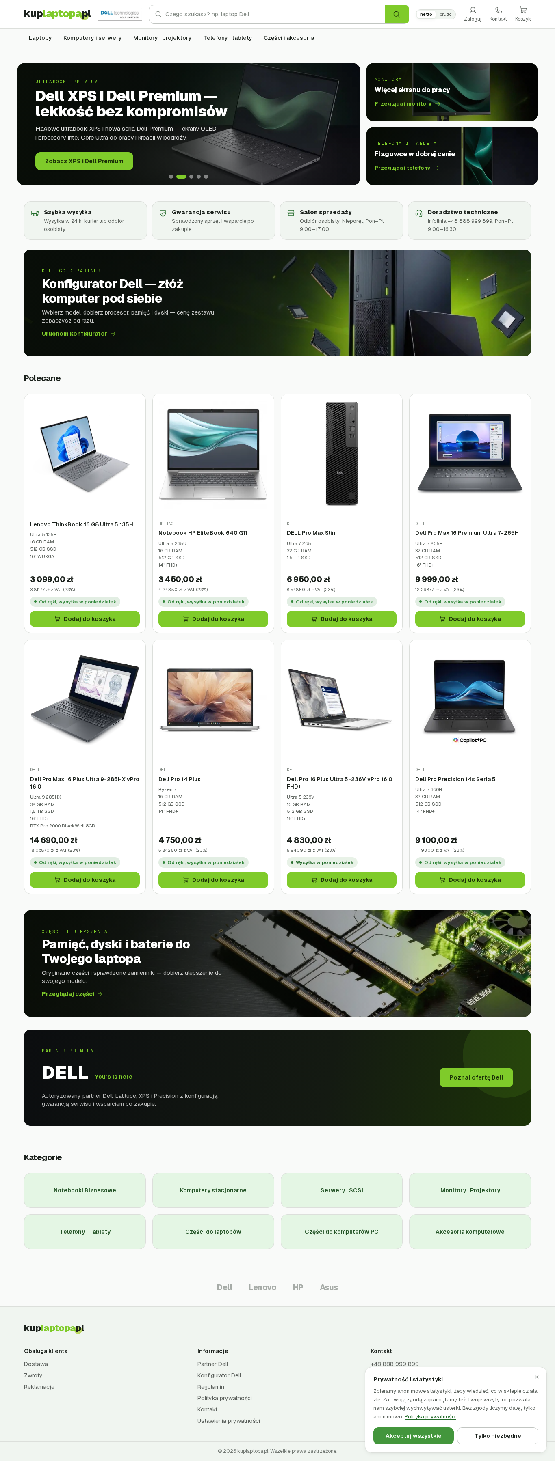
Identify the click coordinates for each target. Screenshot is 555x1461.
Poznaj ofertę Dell (476, 1077)
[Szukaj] (397, 14)
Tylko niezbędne (498, 1435)
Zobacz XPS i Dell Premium (84, 161)
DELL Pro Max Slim (312, 533)
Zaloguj (472, 19)
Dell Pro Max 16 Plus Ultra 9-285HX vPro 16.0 (84, 783)
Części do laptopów (213, 1231)
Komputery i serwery (92, 37)
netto (426, 14)
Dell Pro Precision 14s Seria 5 (455, 779)
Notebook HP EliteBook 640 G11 (202, 533)
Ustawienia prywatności (228, 1420)
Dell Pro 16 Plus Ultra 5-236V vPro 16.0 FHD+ (339, 783)
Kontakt (498, 19)
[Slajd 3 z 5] (191, 177)
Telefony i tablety (227, 37)
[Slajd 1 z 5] (171, 177)
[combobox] (275, 14)
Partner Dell (212, 1364)
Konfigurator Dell (219, 1375)
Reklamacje (39, 1386)
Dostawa (36, 1364)
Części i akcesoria (289, 37)
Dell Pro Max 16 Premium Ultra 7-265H (467, 533)
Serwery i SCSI (342, 1190)
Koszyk (523, 19)
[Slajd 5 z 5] (206, 177)
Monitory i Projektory (470, 1190)
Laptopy (40, 37)
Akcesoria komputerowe (470, 1231)
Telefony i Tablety (85, 1231)
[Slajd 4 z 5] (199, 177)
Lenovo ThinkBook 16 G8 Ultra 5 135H (81, 524)
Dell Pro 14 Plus (179, 779)
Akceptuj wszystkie (414, 1435)
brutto (445, 14)
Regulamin (210, 1386)
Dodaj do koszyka (90, 619)
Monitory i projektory (162, 37)
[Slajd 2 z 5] (181, 177)
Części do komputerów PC (342, 1231)
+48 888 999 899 (395, 1364)
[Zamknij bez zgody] (537, 1377)
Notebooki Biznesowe (85, 1190)
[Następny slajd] (347, 124)
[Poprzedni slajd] (29, 124)
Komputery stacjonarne (213, 1190)
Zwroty (33, 1375)
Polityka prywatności (224, 1398)
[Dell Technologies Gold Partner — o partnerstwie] (120, 14)
